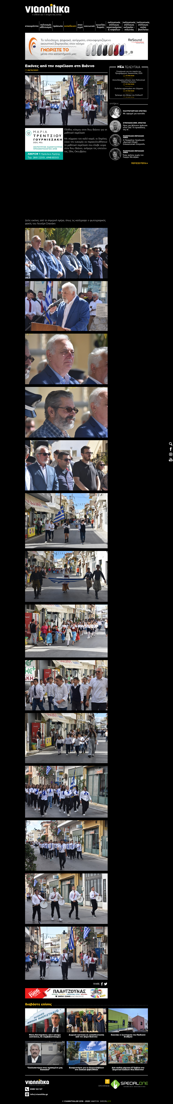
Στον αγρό (80, 26)
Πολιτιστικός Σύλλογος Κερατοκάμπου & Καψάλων (114, 26)
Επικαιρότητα (32, 26)
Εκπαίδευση (70, 26)
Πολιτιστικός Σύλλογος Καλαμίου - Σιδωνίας (129, 26)
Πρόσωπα (58, 26)
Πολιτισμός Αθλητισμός (46, 26)
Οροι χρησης (104, 1086)
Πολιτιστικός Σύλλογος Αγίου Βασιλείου (143, 26)
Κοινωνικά (89, 26)
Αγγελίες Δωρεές (100, 26)
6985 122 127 (36, 1089)
